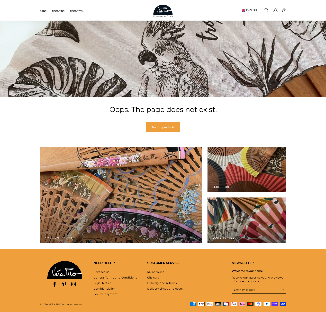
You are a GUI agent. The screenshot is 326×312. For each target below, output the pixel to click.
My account (155, 272)
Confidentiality (104, 288)
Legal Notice (103, 283)
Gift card (153, 277)
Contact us (101, 272)
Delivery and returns (162, 283)
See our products (163, 127)
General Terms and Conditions (115, 277)
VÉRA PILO (55, 304)
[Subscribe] (284, 289)
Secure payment (106, 294)
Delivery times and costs (165, 288)
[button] (266, 10)
